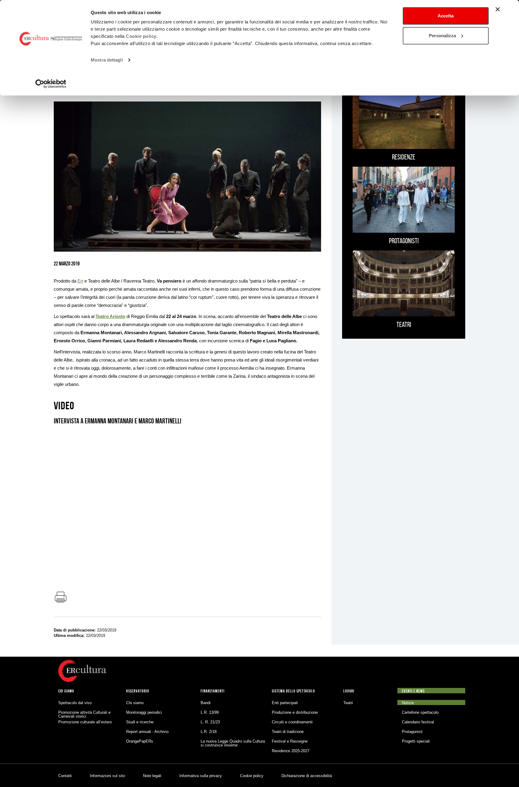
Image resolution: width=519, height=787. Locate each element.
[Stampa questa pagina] (60, 597)
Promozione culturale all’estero (85, 722)
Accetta (446, 15)
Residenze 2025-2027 (290, 751)
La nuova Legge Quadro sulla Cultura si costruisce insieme (233, 743)
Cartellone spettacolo (420, 712)
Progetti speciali (416, 741)
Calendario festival (418, 722)
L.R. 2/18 (209, 731)
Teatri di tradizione (288, 731)
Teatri (348, 703)
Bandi (206, 703)
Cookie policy (251, 775)
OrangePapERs (139, 741)
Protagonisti (412, 731)
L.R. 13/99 (210, 712)
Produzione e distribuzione (295, 712)
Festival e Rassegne (290, 741)
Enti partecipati (285, 703)
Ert (80, 280)
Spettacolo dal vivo (75, 703)
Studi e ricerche (139, 722)
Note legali (152, 775)
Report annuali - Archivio (147, 731)
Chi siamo (135, 703)
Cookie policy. (141, 36)
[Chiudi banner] (498, 9)
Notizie (408, 703)
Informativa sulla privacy (200, 775)
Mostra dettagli (107, 59)
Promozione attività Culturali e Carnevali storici (84, 714)
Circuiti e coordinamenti (292, 722)
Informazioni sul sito (107, 775)
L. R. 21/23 (210, 722)
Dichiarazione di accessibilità (306, 775)
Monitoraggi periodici (144, 712)
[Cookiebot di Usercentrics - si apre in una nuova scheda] (51, 83)
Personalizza (442, 35)
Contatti (65, 775)
